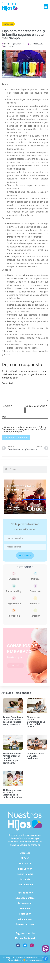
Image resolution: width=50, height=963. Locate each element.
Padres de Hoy (13, 591)
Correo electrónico (36, 406)
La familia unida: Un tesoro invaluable (35, 756)
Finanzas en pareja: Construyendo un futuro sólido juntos (36, 722)
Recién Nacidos (25, 874)
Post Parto (25, 863)
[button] (46, 6)
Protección (8, 24)
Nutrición (35, 616)
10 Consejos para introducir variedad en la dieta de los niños (12, 793)
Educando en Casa (25, 898)
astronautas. (35, 960)
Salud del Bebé (25, 884)
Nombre (7, 406)
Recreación (14, 616)
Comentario (9, 383)
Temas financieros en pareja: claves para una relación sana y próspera (13, 721)
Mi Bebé (35, 579)
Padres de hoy (25, 892)
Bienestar (35, 603)
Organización (14, 603)
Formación (35, 591)
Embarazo (13, 579)
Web (4, 417)
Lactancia (25, 879)
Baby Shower (25, 868)
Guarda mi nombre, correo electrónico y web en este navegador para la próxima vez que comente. (25, 429)
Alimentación (25, 919)
